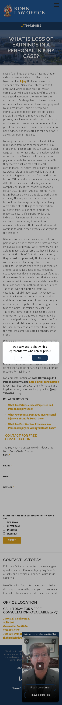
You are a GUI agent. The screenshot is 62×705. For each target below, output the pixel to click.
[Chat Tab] (31, 352)
